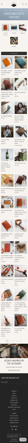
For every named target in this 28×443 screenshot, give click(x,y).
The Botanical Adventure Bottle (7, 280)
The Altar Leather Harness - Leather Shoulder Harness (19, 118)
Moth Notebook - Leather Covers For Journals (19, 257)
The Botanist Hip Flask (20, 163)
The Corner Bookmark (6, 116)
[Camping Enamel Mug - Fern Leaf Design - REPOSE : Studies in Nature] (7, 294)
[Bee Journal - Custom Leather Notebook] (7, 62)
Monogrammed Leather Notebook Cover (6, 235)
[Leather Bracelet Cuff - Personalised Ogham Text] (21, 271)
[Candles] (14, 40)
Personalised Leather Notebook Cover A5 (20, 189)
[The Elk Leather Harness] (7, 131)
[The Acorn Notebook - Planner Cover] (21, 320)
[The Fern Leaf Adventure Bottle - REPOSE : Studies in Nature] (7, 155)
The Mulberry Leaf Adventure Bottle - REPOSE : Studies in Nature (6, 331)
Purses (14, 33)
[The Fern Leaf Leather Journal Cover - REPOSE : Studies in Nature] (7, 84)
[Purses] (14, 27)
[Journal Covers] (5, 27)
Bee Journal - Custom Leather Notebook (6, 71)
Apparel (22, 33)
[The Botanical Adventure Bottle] (7, 271)
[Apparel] (22, 27)
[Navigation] (1, 4)
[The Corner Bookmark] (7, 108)
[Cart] (26, 4)
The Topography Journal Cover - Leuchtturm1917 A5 (7, 257)
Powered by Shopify (14, 441)
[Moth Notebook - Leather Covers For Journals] (21, 247)
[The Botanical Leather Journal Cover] (21, 62)
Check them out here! (14, 370)
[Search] (22, 4)
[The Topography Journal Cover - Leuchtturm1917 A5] (7, 247)
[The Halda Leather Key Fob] (21, 84)
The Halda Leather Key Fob (20, 93)
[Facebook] (12, 429)
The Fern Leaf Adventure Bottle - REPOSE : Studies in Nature (6, 166)
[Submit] (25, 382)
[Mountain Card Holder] (7, 202)
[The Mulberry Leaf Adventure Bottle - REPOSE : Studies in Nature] (7, 320)
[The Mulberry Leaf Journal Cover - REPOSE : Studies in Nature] (21, 202)
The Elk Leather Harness (5, 140)
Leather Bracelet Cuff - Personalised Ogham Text (21, 281)
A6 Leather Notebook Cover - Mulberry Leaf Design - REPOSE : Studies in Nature (21, 305)
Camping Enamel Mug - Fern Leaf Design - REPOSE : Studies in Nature (6, 305)
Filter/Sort (14, 53)
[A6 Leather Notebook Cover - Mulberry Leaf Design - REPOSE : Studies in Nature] (21, 294)
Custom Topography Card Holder (7, 189)
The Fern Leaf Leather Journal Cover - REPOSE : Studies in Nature (7, 94)
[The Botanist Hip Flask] (21, 155)
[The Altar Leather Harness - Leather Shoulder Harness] (21, 108)
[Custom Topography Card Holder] (7, 180)
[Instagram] (15, 429)
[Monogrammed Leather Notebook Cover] (7, 226)
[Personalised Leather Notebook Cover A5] (21, 180)
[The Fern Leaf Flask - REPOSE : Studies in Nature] (21, 131)
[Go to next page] (20, 341)
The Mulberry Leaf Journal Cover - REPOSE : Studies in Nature (21, 212)
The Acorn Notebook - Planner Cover (20, 329)
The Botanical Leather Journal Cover (20, 71)
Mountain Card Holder (6, 210)
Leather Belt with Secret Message (19, 235)
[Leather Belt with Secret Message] (21, 226)
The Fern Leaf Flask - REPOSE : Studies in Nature (20, 141)
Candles (14, 46)
